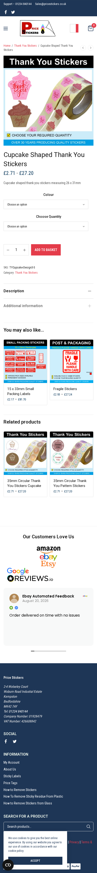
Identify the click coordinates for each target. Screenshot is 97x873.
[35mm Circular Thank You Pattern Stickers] (71, 453)
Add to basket (46, 250)
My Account (12, 762)
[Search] (88, 826)
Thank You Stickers (25, 45)
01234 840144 (18, 711)
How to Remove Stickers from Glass (28, 803)
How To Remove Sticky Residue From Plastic (33, 796)
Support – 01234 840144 (18, 4)
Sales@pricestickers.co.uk (50, 4)
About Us (10, 769)
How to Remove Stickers (20, 789)
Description (14, 291)
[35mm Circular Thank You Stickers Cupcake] (25, 453)
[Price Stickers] (38, 28)
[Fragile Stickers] (71, 361)
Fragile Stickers (65, 389)
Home (7, 45)
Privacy (74, 842)
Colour (48, 195)
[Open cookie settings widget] (8, 865)
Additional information (23, 306)
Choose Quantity (48, 216)
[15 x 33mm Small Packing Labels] (25, 361)
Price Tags (10, 783)
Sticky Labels (12, 776)
